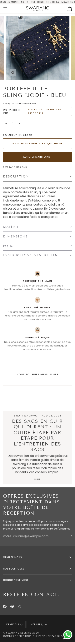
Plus (37, 479)
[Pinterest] (12, 606)
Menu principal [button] (13, 557)
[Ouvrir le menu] (9, 8)
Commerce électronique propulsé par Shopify (35, 636)
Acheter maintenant (37, 156)
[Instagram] (19, 606)
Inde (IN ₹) (37, 624)
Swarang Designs (15, 167)
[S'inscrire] (69, 536)
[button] (37, 176)
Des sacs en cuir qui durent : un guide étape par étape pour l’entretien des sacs (37, 435)
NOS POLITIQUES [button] (13, 568)
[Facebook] (5, 606)
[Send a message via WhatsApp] (67, 635)
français (12, 624)
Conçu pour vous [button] (16, 580)
